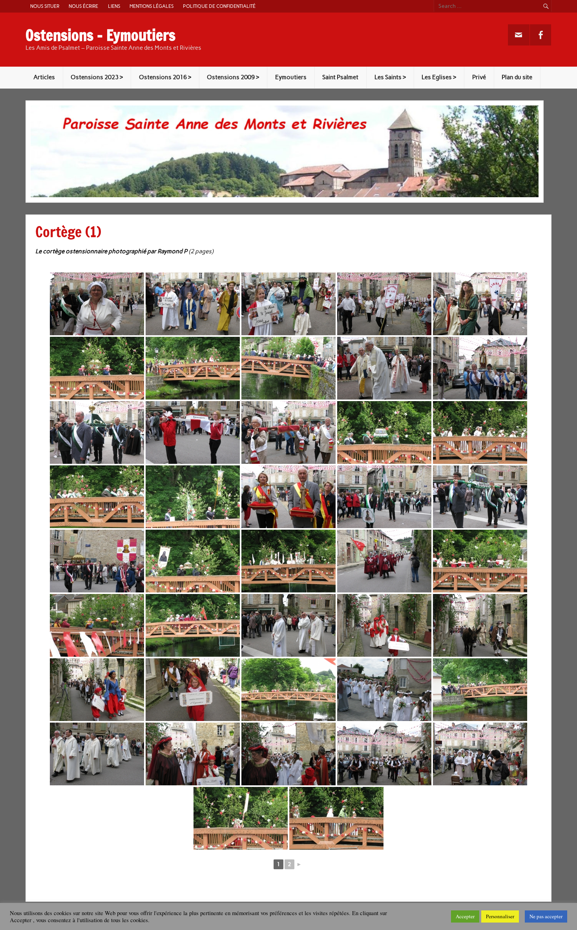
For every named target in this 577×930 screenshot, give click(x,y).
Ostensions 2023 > (97, 77)
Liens (114, 6)
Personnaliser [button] (500, 916)
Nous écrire (83, 6)
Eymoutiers (291, 77)
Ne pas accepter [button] (546, 916)
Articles (44, 77)
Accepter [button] (465, 916)
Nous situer (44, 6)
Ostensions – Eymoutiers (100, 35)
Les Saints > (390, 77)
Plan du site (517, 77)
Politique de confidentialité (219, 6)
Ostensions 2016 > (165, 77)
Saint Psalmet (340, 77)
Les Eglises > (439, 77)
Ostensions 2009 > (233, 77)
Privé (479, 77)
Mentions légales (151, 6)
